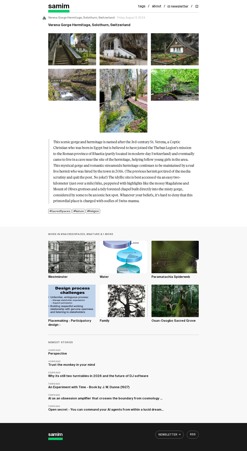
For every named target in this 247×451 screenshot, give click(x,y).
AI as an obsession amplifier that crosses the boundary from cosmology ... (105, 397)
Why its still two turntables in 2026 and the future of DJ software (98, 375)
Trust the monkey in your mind (71, 364)
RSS (193, 434)
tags (141, 6)
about (156, 6)
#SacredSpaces (59, 211)
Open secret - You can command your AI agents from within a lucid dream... (106, 408)
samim (58, 6)
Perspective (57, 352)
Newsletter (167, 434)
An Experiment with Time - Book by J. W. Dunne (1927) (88, 386)
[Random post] (197, 6)
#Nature (78, 211)
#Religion (93, 211)
